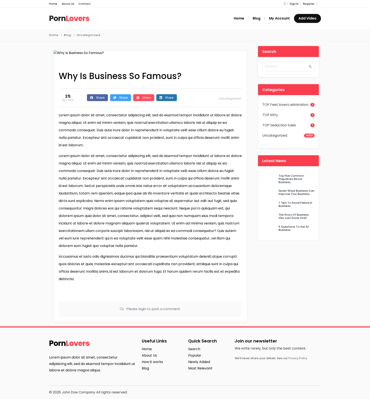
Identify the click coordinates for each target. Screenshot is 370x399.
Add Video (307, 18)
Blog (67, 35)
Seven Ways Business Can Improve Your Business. (296, 192)
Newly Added (199, 361)
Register (309, 4)
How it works (152, 361)
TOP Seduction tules (279, 125)
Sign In (294, 4)
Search (194, 349)
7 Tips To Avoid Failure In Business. (295, 204)
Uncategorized (88, 35)
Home (53, 4)
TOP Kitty (270, 114)
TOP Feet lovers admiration (285, 104)
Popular (194, 355)
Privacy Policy (297, 358)
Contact (85, 4)
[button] (284, 4)
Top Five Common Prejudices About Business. (291, 179)
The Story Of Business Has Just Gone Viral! (294, 216)
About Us (68, 4)
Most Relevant (200, 368)
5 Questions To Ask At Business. (294, 228)
